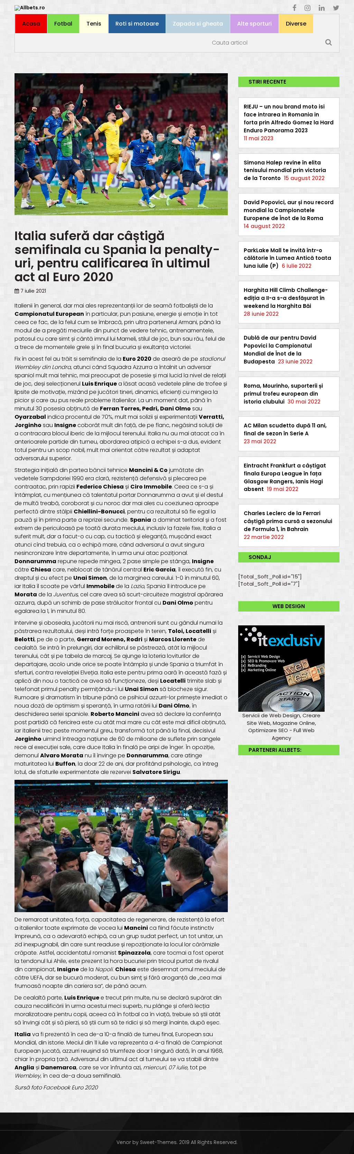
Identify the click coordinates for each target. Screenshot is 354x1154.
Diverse (296, 24)
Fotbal (63, 24)
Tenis (93, 24)
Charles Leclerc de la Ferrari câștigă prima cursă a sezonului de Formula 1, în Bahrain (288, 521)
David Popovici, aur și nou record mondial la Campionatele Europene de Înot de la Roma (289, 210)
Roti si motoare (137, 24)
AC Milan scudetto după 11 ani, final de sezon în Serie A (285, 429)
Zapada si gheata (198, 24)
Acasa (31, 24)
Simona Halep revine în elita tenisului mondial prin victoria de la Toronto (285, 170)
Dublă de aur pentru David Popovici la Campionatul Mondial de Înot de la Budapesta (280, 349)
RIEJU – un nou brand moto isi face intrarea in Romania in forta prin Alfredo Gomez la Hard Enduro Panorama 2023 (289, 118)
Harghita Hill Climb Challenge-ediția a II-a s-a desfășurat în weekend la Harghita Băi (286, 298)
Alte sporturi (254, 24)
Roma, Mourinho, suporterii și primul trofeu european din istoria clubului (283, 393)
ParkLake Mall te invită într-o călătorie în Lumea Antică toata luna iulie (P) (287, 258)
